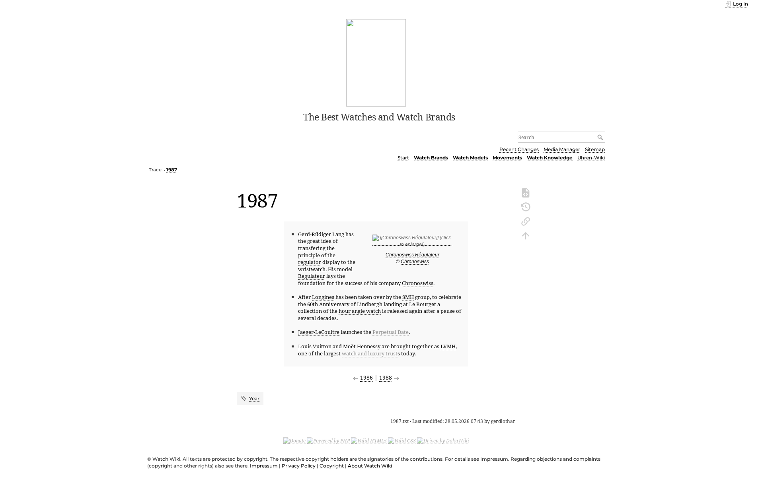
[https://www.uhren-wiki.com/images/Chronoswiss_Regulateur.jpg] (412, 243)
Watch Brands (431, 158)
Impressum (264, 466)
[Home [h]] (376, 62)
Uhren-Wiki (591, 158)
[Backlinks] (525, 220)
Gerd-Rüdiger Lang (321, 234)
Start (403, 158)
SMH (408, 297)
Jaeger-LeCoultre (318, 332)
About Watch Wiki (370, 466)
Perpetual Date (390, 332)
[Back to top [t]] (525, 235)
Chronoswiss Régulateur (412, 255)
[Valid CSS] (402, 440)
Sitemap (595, 149)
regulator (309, 262)
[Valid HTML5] (369, 440)
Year (254, 399)
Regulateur (311, 275)
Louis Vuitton (314, 346)
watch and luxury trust (370, 353)
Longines (323, 297)
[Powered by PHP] (328, 440)
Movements (507, 158)
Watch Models (470, 158)
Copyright (332, 466)
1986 (366, 377)
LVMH (448, 346)
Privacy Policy (299, 466)
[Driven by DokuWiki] (443, 440)
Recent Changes (519, 149)
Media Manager (562, 149)
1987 (171, 170)
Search (601, 137)
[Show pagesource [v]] (525, 192)
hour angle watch (360, 310)
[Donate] (294, 440)
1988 (385, 377)
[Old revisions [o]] (525, 206)
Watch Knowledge (550, 158)
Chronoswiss (415, 261)
